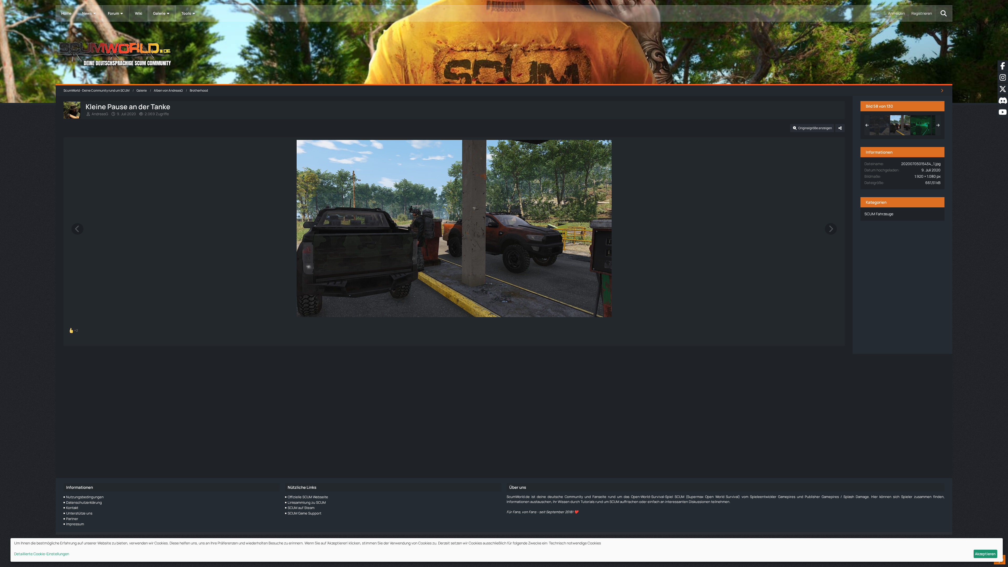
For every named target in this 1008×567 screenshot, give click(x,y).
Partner (72, 518)
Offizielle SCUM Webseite (308, 497)
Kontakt (72, 507)
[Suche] (943, 13)
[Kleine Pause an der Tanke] (900, 125)
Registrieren (921, 13)
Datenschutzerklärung (84, 502)
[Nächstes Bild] (831, 229)
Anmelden (896, 13)
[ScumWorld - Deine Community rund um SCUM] (504, 52)
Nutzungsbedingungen (85, 497)
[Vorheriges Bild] (77, 229)
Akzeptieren (985, 553)
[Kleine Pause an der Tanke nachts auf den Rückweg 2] (921, 125)
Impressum (75, 524)
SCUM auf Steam (301, 507)
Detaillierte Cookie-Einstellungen (41, 553)
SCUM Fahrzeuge (878, 213)
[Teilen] (840, 128)
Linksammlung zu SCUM (307, 502)
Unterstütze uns (79, 513)
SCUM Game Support (304, 513)
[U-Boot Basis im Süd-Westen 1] (879, 125)
